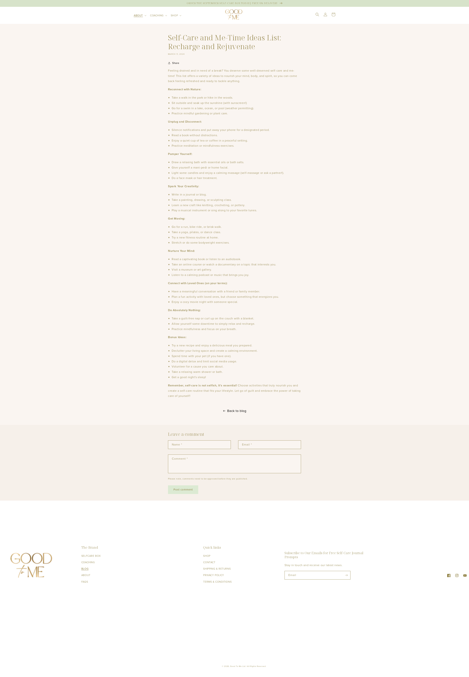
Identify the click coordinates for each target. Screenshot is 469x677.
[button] (140, 15)
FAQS (84, 582)
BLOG (84, 569)
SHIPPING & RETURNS (217, 569)
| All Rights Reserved (256, 666)
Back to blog (236, 410)
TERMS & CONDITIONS (217, 582)
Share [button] (175, 63)
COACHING (88, 562)
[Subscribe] (346, 575)
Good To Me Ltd (237, 666)
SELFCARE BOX (91, 556)
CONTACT (209, 562)
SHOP (206, 556)
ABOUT (86, 575)
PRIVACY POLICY (213, 575)
